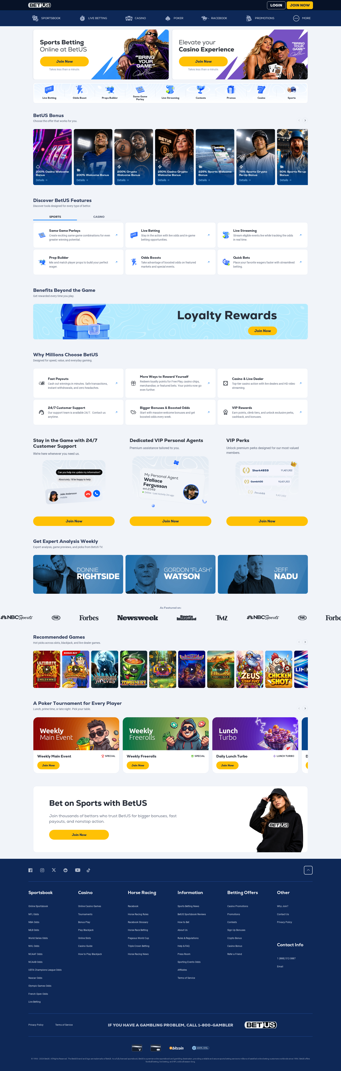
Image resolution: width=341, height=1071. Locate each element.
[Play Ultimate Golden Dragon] (46, 669)
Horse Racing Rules (138, 914)
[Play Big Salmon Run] (75, 669)
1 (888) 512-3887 (286, 958)
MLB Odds (33, 930)
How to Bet (183, 922)
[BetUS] (279, 1025)
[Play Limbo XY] (307, 669)
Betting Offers (242, 892)
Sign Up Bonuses (236, 930)
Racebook (219, 18)
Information (190, 892)
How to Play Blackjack (90, 954)
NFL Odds (33, 914)
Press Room (184, 954)
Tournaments (85, 914)
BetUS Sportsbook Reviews (192, 914)
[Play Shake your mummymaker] (191, 669)
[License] (200, 1048)
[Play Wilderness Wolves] (104, 669)
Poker (178, 18)
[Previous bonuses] (299, 120)
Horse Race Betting (138, 930)
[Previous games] (299, 642)
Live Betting (97, 18)
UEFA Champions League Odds (45, 970)
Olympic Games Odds (39, 985)
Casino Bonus (234, 946)
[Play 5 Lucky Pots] (162, 669)
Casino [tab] (99, 217)
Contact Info (290, 945)
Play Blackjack (86, 930)
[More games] (305, 642)
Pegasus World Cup (138, 938)
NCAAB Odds (35, 962)
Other (283, 892)
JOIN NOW (300, 5)
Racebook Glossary (138, 922)
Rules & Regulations (188, 938)
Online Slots (84, 938)
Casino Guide (85, 946)
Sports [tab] (55, 217)
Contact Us (283, 914)
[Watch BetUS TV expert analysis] (78, 574)
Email (280, 966)
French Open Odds (38, 994)
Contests (232, 922)
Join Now (64, 61)
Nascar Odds (35, 978)
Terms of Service (186, 978)
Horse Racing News (138, 954)
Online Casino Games (89, 906)
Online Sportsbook (38, 906)
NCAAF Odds (35, 954)
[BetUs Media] (31, 870)
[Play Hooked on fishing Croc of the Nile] (220, 669)
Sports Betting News (188, 906)
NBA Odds (33, 922)
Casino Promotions (237, 906)
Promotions (264, 18)
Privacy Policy (284, 922)
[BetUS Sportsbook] (39, 5)
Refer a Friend (234, 954)
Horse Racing (142, 892)
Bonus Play (84, 922)
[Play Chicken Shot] (278, 669)
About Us (182, 930)
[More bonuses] (305, 120)
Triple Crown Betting (138, 946)
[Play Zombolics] (133, 669)
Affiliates (182, 970)
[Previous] (299, 708)
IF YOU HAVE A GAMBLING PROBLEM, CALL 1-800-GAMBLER (170, 1025)
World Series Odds (38, 938)
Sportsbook (51, 18)
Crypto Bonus (234, 938)
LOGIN (276, 5)
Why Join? (282, 906)
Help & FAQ (183, 946)
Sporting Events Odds (189, 962)
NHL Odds (33, 946)
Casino (140, 18)
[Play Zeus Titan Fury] (249, 669)
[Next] (305, 708)
